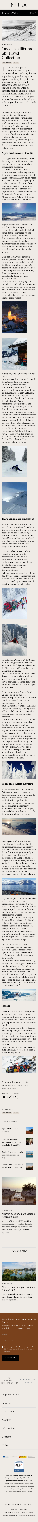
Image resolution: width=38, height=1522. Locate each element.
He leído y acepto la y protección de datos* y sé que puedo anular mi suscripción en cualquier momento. (19, 1349)
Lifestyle (33, 13)
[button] (4, 1097)
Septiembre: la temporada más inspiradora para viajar (12, 1155)
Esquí (16, 63)
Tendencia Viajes (10, 13)
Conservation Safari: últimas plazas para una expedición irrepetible (11, 1142)
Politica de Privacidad (20, 1347)
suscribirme (10, 1358)
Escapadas (7, 63)
